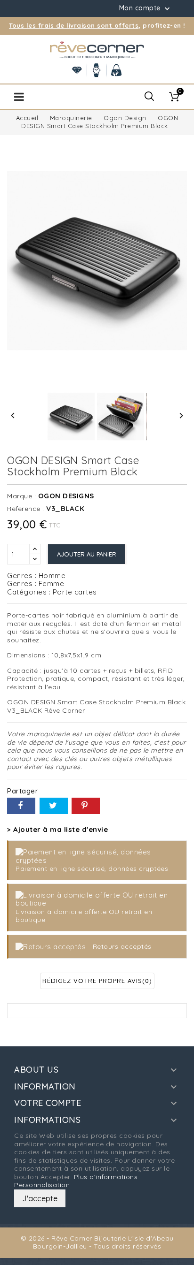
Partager (21, 806)
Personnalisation (42, 1185)
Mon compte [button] (145, 8)
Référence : (25, 509)
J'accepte (39, 1198)
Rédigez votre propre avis (97, 980)
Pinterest (86, 806)
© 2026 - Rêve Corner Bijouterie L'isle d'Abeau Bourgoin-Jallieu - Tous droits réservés (97, 1242)
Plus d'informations (106, 1177)
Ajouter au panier (86, 554)
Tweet (54, 806)
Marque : (21, 496)
